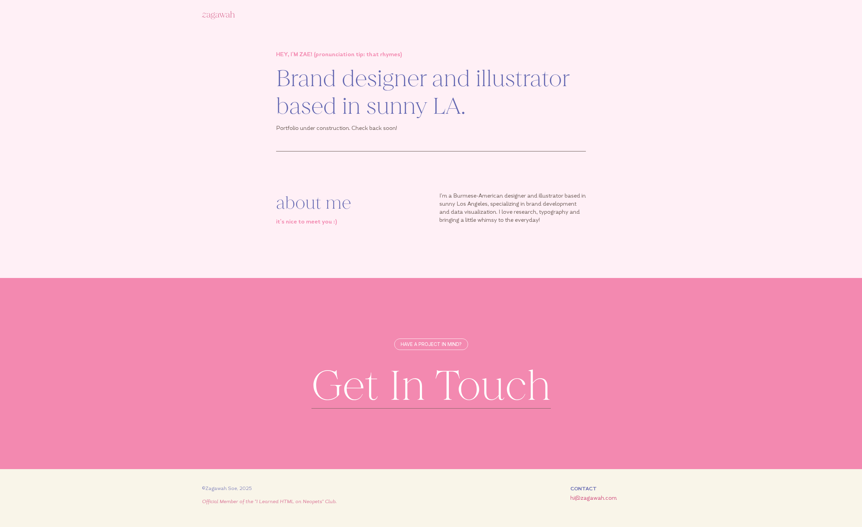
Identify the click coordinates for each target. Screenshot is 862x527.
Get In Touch (431, 386)
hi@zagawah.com (593, 498)
